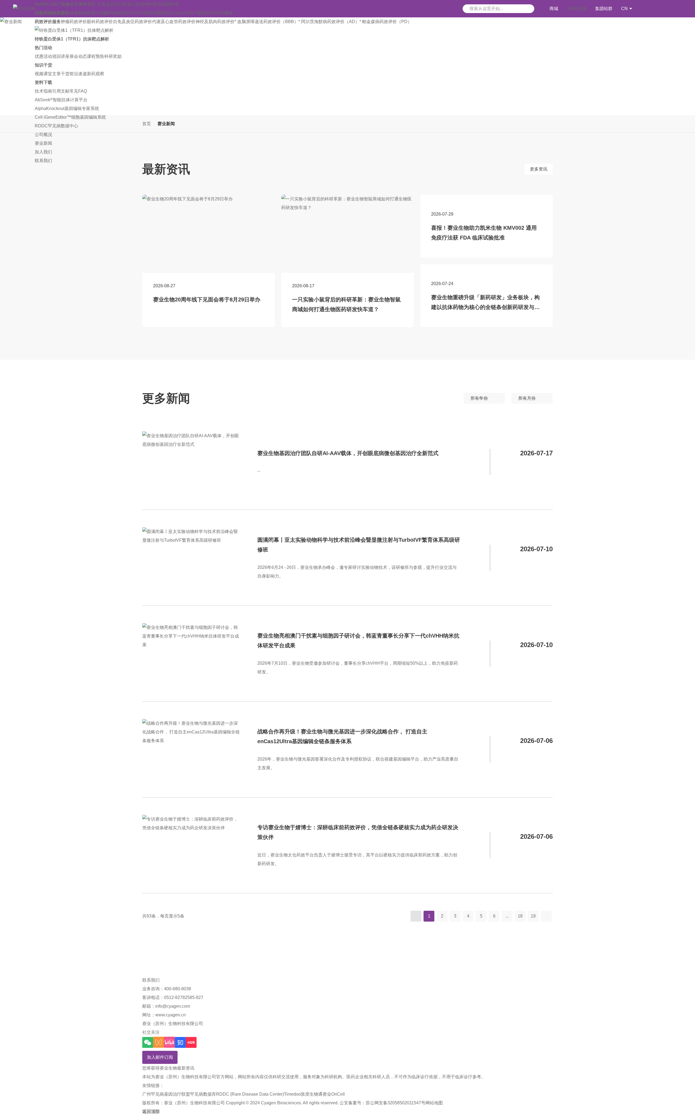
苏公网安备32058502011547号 (395, 1103)
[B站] (169, 1042)
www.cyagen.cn (170, 1015)
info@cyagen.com (172, 1006)
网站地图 (434, 1103)
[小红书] (191, 1042)
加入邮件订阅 (160, 1057)
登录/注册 (577, 8)
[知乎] (180, 1042)
